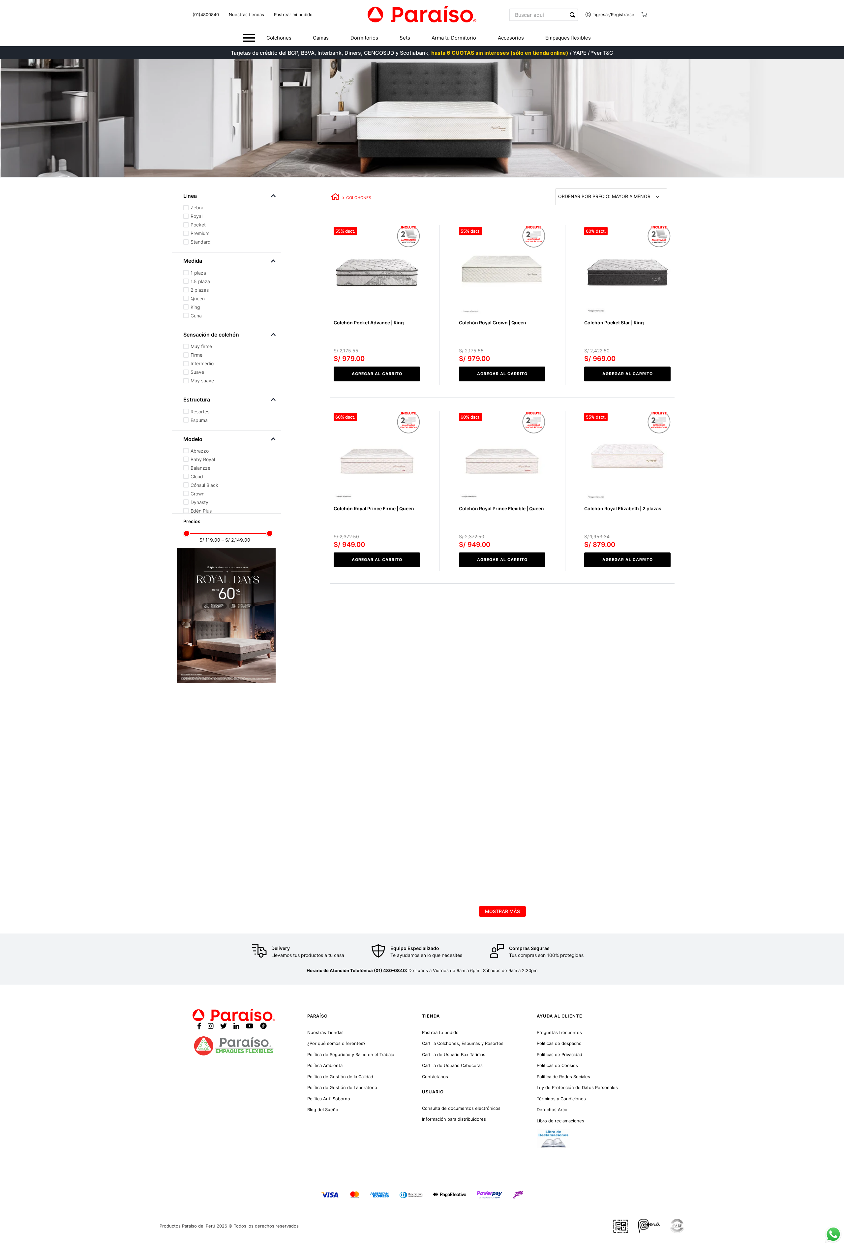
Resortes (200, 411)
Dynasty (199, 502)
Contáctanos (435, 1076)
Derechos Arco (552, 1109)
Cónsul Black (204, 485)
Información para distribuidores (454, 1119)
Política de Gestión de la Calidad (340, 1076)
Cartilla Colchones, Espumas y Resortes (462, 1043)
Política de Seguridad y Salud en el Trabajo (350, 1054)
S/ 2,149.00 (236, 540)
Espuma (199, 420)
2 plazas (200, 290)
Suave (197, 372)
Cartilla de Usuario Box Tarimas (453, 1054)
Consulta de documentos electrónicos (461, 1108)
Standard (201, 242)
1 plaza (198, 273)
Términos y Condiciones (561, 1098)
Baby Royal (203, 459)
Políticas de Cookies (557, 1065)
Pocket (198, 224)
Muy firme (201, 346)
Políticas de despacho (559, 1043)
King (195, 307)
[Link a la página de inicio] (335, 197)
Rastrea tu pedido (440, 1032)
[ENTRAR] (607, 14)
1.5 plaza (200, 281)
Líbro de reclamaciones (560, 1120)
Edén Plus (201, 511)
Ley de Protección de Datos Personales (577, 1087)
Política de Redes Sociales (563, 1076)
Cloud (197, 476)
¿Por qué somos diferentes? (336, 1043)
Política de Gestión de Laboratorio (342, 1087)
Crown (197, 493)
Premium (200, 233)
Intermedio (202, 363)
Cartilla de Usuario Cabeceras (452, 1065)
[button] (232, 196)
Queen (198, 298)
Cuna (196, 315)
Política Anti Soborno (328, 1098)
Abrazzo (200, 451)
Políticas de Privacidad (559, 1054)
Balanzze (200, 468)
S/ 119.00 (209, 540)
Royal (196, 216)
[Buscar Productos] (574, 14)
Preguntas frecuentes (559, 1032)
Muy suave (202, 380)
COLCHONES (358, 197)
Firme (196, 355)
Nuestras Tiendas (325, 1032)
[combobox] (543, 15)
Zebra (197, 207)
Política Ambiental (325, 1065)
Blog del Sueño (322, 1109)
